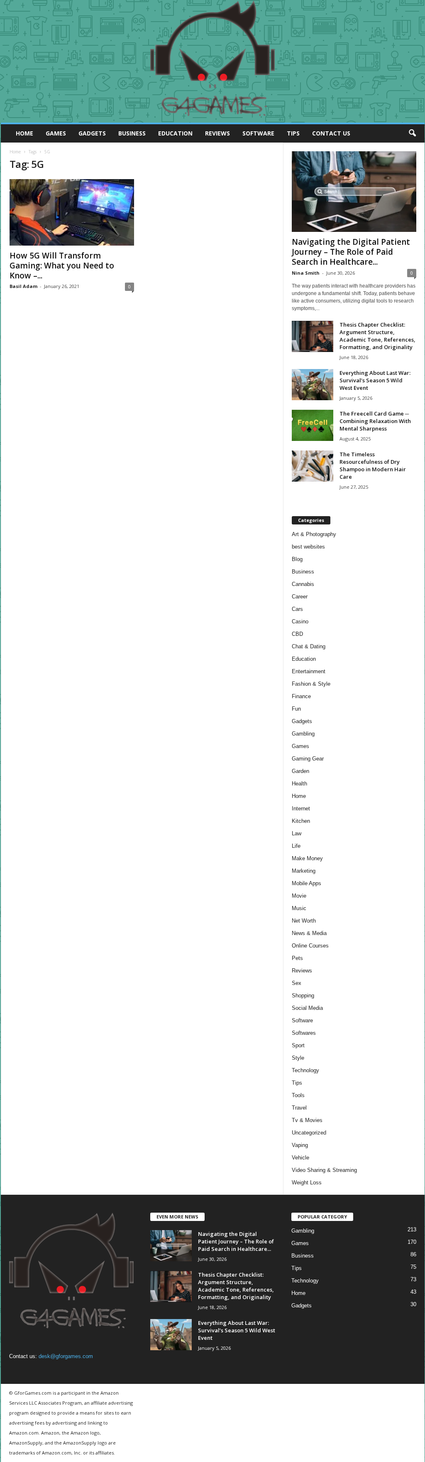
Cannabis (303, 584)
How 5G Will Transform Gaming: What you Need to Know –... (62, 265)
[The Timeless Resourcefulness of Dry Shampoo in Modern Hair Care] (312, 466)
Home (24, 133)
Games (56, 133)
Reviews (217, 133)
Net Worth (304, 921)
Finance (301, 696)
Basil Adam (23, 286)
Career (300, 596)
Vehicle (300, 1157)
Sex (296, 983)
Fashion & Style (311, 684)
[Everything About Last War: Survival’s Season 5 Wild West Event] (312, 384)
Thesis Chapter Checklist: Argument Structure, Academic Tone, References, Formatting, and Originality (377, 336)
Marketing (303, 871)
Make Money (307, 858)
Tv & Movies (307, 1120)
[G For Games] (213, 61)
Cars (297, 609)
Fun (296, 709)
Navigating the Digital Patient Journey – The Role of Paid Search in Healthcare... (351, 251)
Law (296, 833)
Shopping (303, 995)
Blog (297, 559)
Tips (293, 133)
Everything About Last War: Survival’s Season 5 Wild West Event (375, 380)
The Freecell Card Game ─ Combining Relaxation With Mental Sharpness (375, 421)
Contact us (331, 133)
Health (299, 783)
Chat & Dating (308, 646)
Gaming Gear (308, 759)
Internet (301, 808)
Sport (298, 1045)
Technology (305, 1070)
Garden (300, 771)
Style (298, 1058)
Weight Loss (307, 1182)
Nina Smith (306, 273)
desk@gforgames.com (66, 1356)
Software (258, 133)
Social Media (307, 1008)
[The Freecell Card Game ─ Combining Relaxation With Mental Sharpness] (312, 425)
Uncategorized (309, 1133)
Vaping (300, 1145)
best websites (308, 547)
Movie (299, 896)
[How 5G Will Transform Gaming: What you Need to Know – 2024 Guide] (72, 212)
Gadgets (92, 133)
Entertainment (308, 671)
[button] (412, 133)
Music (299, 908)
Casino (300, 621)
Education (175, 133)
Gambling (303, 734)
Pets (297, 958)
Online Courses (310, 946)
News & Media (309, 933)
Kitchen (301, 821)
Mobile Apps (306, 883)
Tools (298, 1095)
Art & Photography (314, 534)
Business (132, 133)
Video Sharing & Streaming (324, 1170)
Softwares (304, 1033)
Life (296, 846)
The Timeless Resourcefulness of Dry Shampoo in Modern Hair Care (373, 465)
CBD (297, 634)
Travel (299, 1108)
